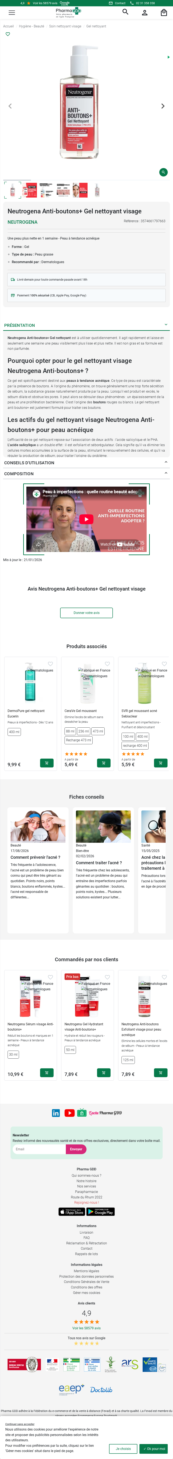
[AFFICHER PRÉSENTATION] (166, 325)
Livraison (86, 1232)
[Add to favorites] (50, 664)
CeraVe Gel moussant (81, 711)
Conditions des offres (86, 1287)
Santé (145, 845)
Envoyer (76, 1149)
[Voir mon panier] (163, 13)
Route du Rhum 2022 (86, 1197)
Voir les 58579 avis (45, 3)
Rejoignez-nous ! (86, 1203)
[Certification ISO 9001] (24, 1364)
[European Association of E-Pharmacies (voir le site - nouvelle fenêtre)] (71, 1389)
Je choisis (123, 1449)
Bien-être (82, 851)
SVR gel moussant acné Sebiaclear (139, 713)
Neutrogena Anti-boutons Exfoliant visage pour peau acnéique (141, 1029)
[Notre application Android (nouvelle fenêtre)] (100, 1211)
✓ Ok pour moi (154, 1449)
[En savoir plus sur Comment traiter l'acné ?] (103, 826)
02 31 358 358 (145, 3)
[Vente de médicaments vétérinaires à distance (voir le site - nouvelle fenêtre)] (92, 1365)
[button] (12, 12)
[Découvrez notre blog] (105, 1113)
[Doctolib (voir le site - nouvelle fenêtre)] (101, 1389)
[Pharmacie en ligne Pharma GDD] (67, 12)
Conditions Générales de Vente (86, 1282)
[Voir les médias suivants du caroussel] (163, 106)
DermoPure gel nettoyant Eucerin (26, 713)
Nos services (86, 1186)
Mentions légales (86, 1271)
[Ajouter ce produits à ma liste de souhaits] (7, 34)
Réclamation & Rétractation (86, 1243)
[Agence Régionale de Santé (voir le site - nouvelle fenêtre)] (130, 1364)
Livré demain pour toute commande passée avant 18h (52, 279)
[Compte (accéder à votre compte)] (144, 13)
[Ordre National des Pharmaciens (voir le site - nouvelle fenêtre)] (111, 1364)
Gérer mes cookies (86, 1293)
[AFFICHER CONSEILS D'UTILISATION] (166, 462)
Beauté (16, 845)
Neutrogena (23, 222)
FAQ (87, 1238)
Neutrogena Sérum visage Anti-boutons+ (31, 1027)
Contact (120, 3)
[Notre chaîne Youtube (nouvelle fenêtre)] (70, 1113)
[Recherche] (125, 13)
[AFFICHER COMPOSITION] (166, 473)
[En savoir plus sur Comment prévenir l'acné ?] (38, 826)
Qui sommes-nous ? (86, 1176)
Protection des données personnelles (86, 1277)
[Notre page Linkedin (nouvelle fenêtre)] (55, 1113)
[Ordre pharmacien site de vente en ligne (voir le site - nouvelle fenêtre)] (71, 1364)
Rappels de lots (86, 1254)
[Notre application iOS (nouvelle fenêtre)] (71, 1211)
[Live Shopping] (82, 1113)
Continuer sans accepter (19, 1424)
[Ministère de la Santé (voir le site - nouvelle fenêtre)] (52, 1365)
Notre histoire (86, 1181)
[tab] (17, 180)
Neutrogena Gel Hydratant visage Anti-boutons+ (84, 1027)
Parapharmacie (86, 1192)
